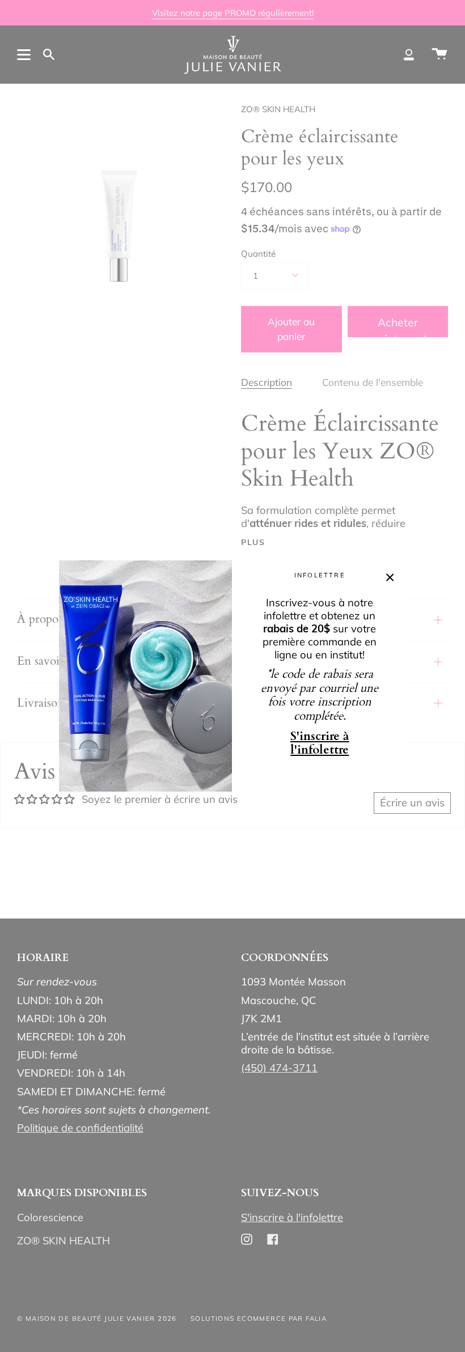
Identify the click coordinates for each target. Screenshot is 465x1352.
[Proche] (390, 577)
